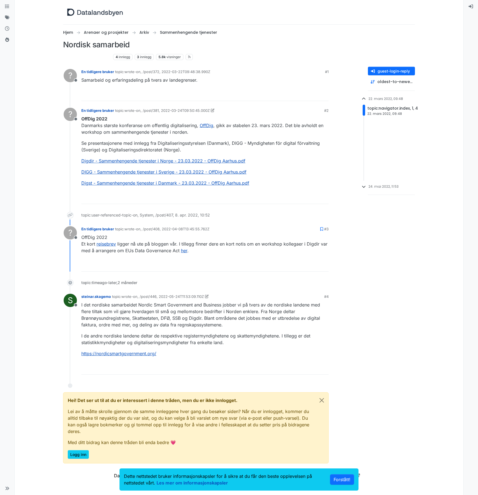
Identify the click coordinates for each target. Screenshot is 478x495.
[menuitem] (471, 6)
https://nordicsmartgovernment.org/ (118, 353)
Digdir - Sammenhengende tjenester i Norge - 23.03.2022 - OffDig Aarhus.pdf (163, 161)
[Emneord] (7, 17)
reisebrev (106, 244)
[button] (7, 488)
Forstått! (342, 479)
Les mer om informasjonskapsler (192, 483)
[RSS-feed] (189, 57)
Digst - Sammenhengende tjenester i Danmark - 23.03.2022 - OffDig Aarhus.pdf (165, 183)
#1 (327, 71)
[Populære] (7, 39)
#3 (326, 229)
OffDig (206, 125)
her (184, 250)
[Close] (321, 400)
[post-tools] (324, 94)
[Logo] (95, 12)
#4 (326, 296)
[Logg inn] (471, 6)
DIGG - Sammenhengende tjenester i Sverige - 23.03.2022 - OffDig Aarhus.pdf (163, 172)
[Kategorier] (7, 6)
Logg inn (78, 454)
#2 (326, 110)
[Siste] (7, 28)
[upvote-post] (303, 94)
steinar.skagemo (96, 296)
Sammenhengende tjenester (87, 57)
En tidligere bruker (97, 71)
